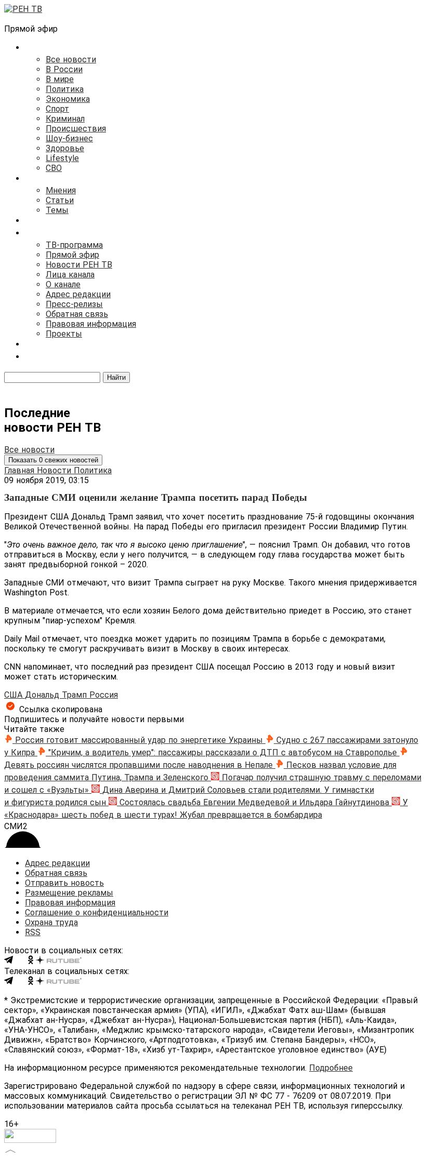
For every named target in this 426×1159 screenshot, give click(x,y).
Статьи (60, 200)
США (14, 695)
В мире (60, 79)
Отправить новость (64, 883)
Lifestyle (62, 158)
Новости (55, 470)
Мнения (61, 190)
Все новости (71, 59)
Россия (103, 695)
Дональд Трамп (57, 695)
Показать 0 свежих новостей (53, 460)
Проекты (64, 334)
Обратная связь (77, 314)
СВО (54, 168)
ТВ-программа (74, 245)
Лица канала (70, 274)
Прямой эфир (72, 255)
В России (64, 69)
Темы (57, 210)
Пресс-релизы (74, 304)
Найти (116, 377)
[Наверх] (10, 1150)
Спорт (57, 109)
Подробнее (331, 1068)
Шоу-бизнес (69, 138)
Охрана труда (51, 922)
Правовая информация (91, 324)
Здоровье (65, 148)
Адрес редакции (78, 294)
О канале (63, 284)
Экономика (68, 99)
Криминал (65, 119)
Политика (65, 89)
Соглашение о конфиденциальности (96, 912)
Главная (20, 470)
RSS (33, 932)
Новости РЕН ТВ (79, 265)
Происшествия (76, 129)
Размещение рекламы (69, 893)
